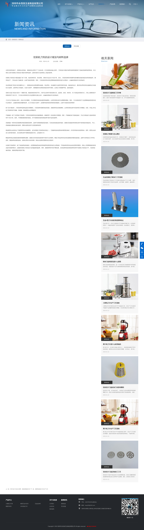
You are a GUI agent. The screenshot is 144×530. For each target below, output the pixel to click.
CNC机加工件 (24, 506)
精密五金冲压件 (24, 503)
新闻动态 (21, 39)
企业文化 (52, 506)
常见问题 (76, 46)
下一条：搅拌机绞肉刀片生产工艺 (39, 489)
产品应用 (112, 4)
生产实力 (91, 4)
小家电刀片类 (9, 503)
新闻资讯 (101, 4)
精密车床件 (9, 506)
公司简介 (52, 503)
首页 (59, 4)
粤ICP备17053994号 (91, 526)
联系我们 (122, 4)
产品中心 (80, 4)
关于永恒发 (68, 4)
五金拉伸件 (38, 503)
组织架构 (52, 509)
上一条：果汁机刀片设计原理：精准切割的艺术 (18, 489)
